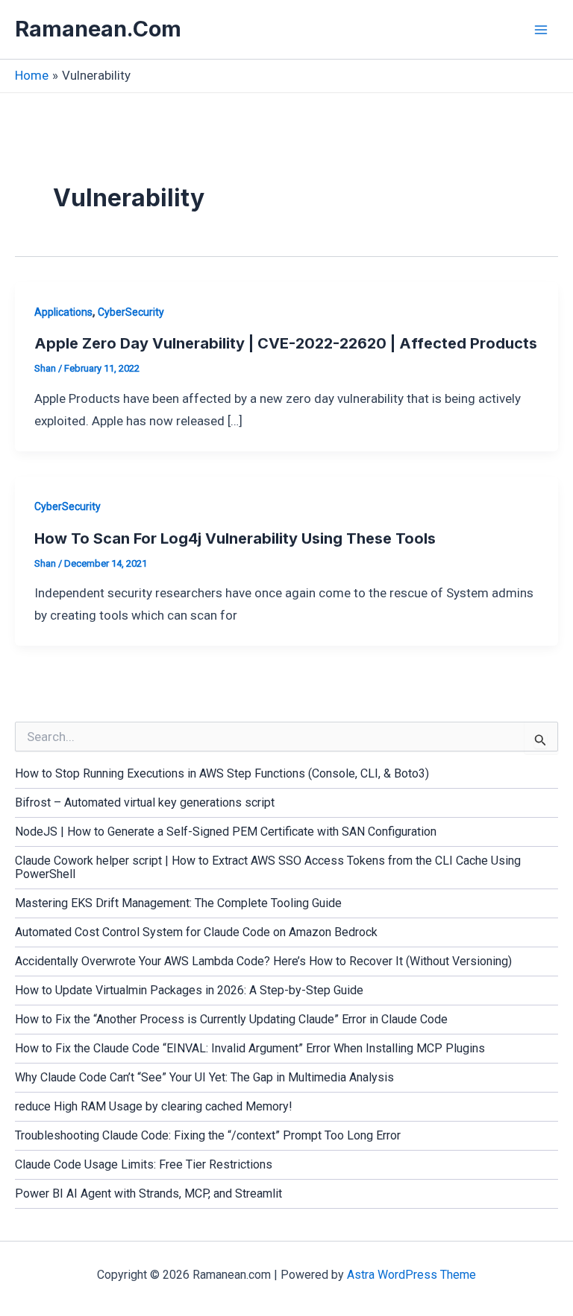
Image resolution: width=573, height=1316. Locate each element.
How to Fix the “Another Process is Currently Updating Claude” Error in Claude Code (231, 1019)
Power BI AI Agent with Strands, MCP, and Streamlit (148, 1193)
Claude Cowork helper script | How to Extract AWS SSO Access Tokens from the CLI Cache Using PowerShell (268, 867)
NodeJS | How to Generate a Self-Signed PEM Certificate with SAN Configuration (225, 831)
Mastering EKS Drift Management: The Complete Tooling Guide (178, 903)
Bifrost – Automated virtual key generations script (145, 802)
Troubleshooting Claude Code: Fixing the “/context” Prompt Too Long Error (208, 1135)
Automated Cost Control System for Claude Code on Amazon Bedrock (196, 932)
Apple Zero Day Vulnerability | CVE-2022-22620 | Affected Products (285, 343)
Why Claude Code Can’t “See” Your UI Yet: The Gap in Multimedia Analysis (204, 1077)
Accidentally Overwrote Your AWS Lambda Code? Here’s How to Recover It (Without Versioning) (263, 961)
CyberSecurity (131, 312)
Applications (63, 312)
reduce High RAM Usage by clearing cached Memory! (153, 1106)
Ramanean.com (98, 29)
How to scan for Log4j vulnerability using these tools (235, 538)
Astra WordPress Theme (411, 1275)
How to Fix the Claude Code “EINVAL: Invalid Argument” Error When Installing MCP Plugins (250, 1048)
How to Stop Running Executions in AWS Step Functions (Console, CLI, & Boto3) (222, 773)
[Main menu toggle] (542, 30)
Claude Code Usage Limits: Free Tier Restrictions (143, 1164)
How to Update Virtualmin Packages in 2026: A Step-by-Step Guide (189, 990)
